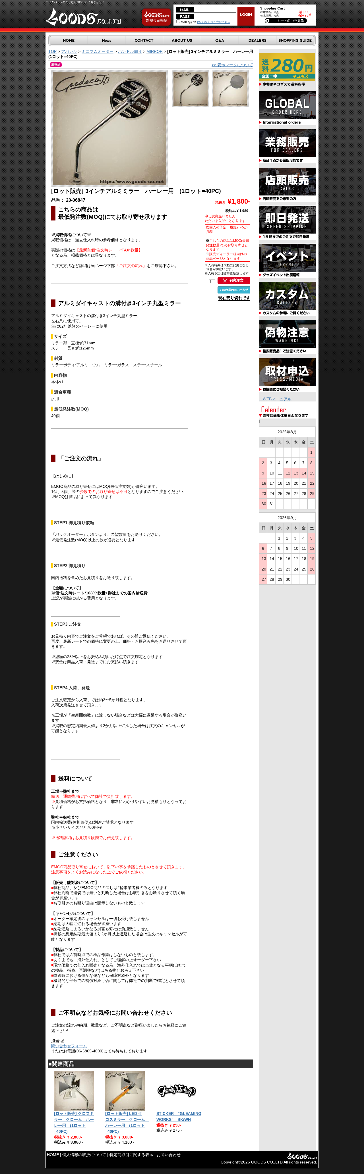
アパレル (69, 51)
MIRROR (154, 51)
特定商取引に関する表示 (131, 1154)
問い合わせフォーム (69, 1046)
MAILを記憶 (188, 22)
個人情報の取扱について (84, 1154)
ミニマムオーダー (97, 51)
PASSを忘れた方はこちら (213, 22)
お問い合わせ (169, 1154)
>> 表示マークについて (232, 65)
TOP (52, 51)
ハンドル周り (130, 51)
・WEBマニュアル (275, 399)
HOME (53, 1154)
